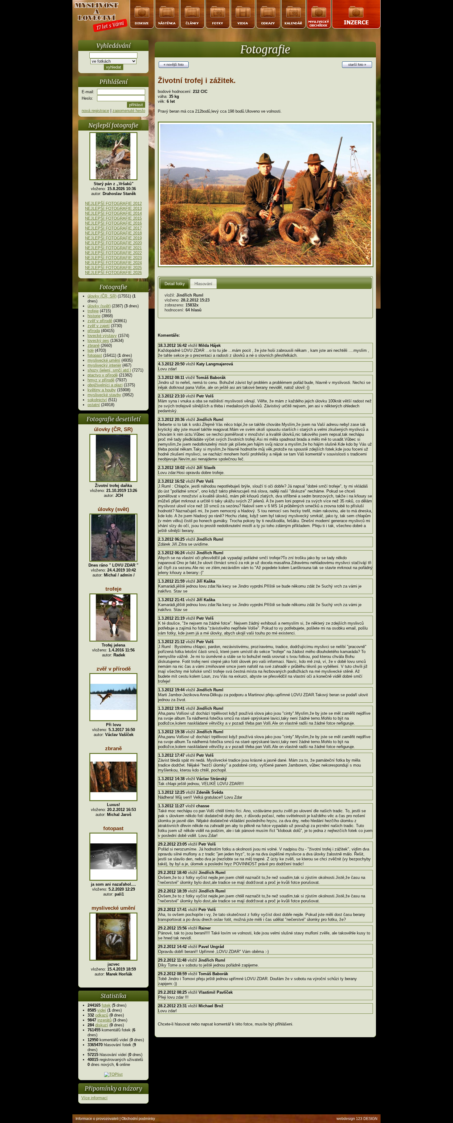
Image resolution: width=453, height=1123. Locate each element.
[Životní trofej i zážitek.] (265, 266)
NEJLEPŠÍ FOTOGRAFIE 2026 (113, 272)
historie (94, 316)
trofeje (93, 311)
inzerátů (104, 1020)
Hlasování (203, 283)
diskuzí (101, 1025)
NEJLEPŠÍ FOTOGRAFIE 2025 (113, 267)
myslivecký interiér (104, 365)
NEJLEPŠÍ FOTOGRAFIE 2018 (113, 233)
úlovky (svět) (99, 306)
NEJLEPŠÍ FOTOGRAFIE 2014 (113, 213)
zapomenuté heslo (128, 110)
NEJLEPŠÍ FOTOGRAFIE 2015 (113, 218)
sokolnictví (97, 399)
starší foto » (357, 64)
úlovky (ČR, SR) (102, 296)
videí (101, 1010)
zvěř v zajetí (99, 325)
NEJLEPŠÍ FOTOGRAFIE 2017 (113, 228)
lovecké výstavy (102, 335)
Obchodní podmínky (138, 1119)
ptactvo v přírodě (103, 375)
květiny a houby (102, 390)
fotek (106, 1005)
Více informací (94, 1098)
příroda (94, 330)
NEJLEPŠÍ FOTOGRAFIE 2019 (113, 238)
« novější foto (174, 64)
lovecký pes (98, 340)
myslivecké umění (104, 360)
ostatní (94, 404)
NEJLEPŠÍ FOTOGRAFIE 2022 (113, 253)
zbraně (94, 345)
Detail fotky (175, 283)
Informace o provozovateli (97, 1119)
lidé (91, 350)
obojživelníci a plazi (105, 385)
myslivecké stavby (104, 395)
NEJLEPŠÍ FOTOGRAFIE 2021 (113, 248)
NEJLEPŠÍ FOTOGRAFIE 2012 (113, 203)
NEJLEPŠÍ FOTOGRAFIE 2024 (113, 262)
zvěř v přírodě (100, 320)
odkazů (101, 1015)
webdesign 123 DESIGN (357, 1119)
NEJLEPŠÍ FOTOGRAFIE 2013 (113, 208)
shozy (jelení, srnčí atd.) (109, 370)
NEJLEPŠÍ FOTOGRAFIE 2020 (113, 243)
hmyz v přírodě (101, 380)
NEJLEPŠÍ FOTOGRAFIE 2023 (113, 258)
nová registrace (95, 110)
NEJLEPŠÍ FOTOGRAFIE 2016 (113, 223)
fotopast (95, 355)
